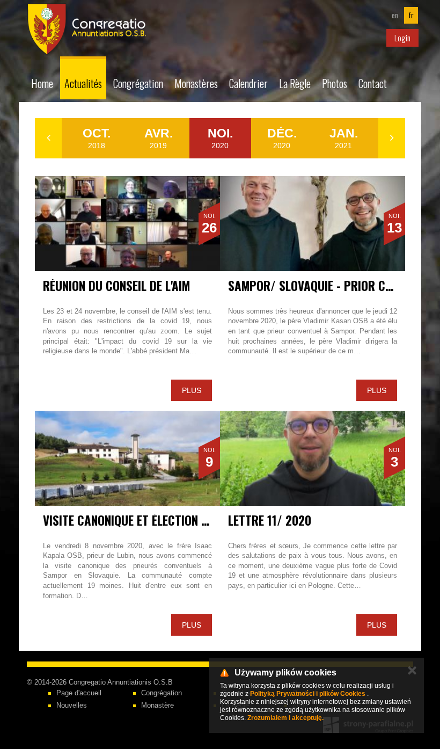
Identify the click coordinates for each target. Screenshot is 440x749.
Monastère (157, 705)
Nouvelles (71, 705)
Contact (372, 83)
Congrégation (138, 83)
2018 (97, 138)
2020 (220, 138)
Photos (334, 83)
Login (402, 37)
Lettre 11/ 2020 (269, 520)
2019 (158, 138)
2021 (343, 138)
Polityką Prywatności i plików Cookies (307, 693)
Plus (191, 390)
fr (411, 15)
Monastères (196, 83)
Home (42, 83)
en (395, 15)
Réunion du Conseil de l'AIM (116, 286)
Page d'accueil (78, 693)
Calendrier (248, 83)
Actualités (83, 83)
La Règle (295, 83)
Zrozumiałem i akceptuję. (285, 718)
